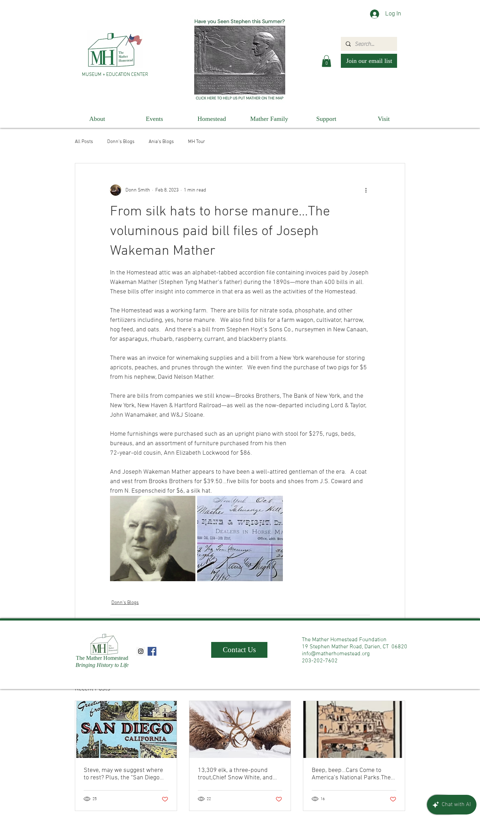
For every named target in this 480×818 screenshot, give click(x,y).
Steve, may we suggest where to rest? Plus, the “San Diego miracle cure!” (123, 774)
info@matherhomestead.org (336, 653)
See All (398, 688)
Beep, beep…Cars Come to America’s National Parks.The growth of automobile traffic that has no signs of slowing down (351, 774)
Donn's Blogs (121, 142)
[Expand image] (152, 538)
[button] (326, 61)
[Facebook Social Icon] (152, 651)
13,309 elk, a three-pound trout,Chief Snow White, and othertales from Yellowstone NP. (235, 774)
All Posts (84, 142)
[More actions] (366, 190)
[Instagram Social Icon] (140, 651)
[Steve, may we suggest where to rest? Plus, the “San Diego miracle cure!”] (126, 729)
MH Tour (196, 142)
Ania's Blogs (161, 142)
